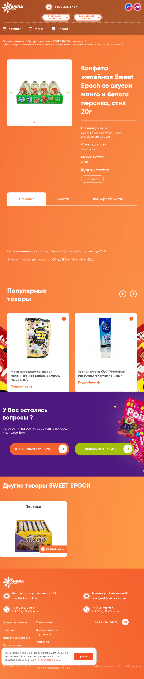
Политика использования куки (52, 667)
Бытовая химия (12, 645)
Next (67, 93)
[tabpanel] (39, 93)
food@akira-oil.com (25, 598)
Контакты (42, 641)
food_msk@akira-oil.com (109, 598)
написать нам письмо (100, 449)
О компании (44, 622)
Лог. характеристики (109, 199)
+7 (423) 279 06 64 (24, 607)
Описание (26, 199)
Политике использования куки (45, 660)
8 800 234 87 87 (65, 7)
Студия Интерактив (129, 666)
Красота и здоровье (16, 637)
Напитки (8, 630)
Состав (63, 199)
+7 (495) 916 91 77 (103, 607)
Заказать (92, 179)
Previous (11, 93)
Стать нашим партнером (34, 449)
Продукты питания (15, 622)
